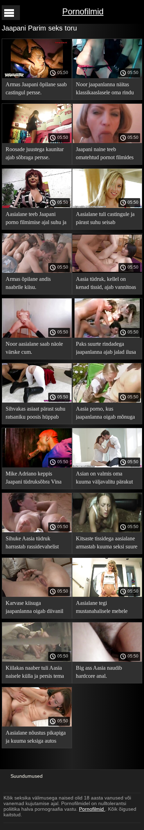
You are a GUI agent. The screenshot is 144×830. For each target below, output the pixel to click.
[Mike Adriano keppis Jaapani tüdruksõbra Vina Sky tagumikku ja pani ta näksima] (37, 465)
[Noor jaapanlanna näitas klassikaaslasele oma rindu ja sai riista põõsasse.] (107, 76)
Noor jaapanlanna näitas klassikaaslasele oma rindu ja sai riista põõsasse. (105, 89)
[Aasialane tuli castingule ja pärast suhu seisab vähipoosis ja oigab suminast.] (107, 206)
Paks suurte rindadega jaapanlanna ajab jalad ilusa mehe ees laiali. (106, 349)
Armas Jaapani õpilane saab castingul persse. (36, 88)
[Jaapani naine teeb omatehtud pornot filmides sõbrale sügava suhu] (107, 141)
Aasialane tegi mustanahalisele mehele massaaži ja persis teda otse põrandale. (105, 608)
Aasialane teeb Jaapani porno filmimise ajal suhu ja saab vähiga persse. (36, 219)
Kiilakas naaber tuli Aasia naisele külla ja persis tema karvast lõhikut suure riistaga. (35, 673)
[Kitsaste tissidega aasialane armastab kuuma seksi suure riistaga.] (107, 530)
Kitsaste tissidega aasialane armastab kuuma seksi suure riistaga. (106, 543)
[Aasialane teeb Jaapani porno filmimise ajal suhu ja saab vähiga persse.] (37, 206)
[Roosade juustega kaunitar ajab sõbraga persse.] (37, 141)
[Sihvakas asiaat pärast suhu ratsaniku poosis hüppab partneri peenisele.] (37, 401)
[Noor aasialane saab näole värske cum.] (37, 336)
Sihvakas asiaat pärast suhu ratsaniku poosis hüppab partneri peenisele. (35, 414)
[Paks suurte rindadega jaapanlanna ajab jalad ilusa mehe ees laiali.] (107, 336)
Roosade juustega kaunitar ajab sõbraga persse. (35, 153)
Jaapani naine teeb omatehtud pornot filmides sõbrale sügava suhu (105, 154)
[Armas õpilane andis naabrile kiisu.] (37, 271)
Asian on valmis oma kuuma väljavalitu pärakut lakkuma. (104, 479)
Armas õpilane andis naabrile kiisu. (28, 283)
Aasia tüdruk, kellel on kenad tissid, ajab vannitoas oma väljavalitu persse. (106, 284)
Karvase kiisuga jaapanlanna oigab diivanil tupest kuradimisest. (34, 608)
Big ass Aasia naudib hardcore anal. (99, 672)
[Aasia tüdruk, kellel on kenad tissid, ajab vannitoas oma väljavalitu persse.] (107, 271)
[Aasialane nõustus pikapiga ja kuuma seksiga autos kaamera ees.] (37, 725)
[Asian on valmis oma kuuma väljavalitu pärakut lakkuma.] (107, 465)
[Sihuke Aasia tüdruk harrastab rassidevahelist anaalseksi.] (37, 530)
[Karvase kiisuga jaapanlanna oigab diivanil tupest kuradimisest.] (37, 595)
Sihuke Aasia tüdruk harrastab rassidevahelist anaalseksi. (32, 543)
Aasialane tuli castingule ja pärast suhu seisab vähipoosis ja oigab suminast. (105, 219)
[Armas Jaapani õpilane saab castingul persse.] (37, 76)
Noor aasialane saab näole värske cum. (34, 348)
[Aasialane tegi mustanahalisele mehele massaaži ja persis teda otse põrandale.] (107, 595)
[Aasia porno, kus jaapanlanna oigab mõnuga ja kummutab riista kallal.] (107, 401)
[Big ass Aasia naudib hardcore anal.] (107, 660)
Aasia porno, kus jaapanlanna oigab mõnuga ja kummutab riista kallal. (105, 414)
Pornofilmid (82, 11)
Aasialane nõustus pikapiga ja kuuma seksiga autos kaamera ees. (36, 738)
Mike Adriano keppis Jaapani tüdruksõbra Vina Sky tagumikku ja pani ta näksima (34, 479)
